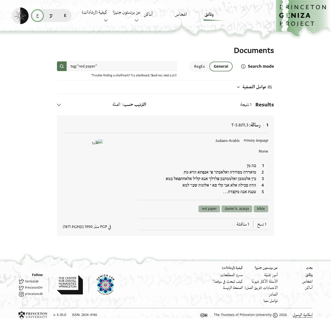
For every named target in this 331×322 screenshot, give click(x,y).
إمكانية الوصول (303, 315)
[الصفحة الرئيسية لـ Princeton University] (32, 315)
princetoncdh (34, 294)
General (221, 66)
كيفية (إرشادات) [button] (94, 12)
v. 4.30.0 (59, 315)
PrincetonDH (33, 288)
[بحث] (62, 66)
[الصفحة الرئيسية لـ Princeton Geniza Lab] (101, 285)
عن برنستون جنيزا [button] (126, 12)
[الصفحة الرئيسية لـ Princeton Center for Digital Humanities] (66, 285)
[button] (303, 18)
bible (261, 208)
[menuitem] (219, 17)
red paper (209, 208)
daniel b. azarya (237, 208)
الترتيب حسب (135, 104)
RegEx (199, 66)
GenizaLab (32, 281)
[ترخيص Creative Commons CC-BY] (204, 315)
